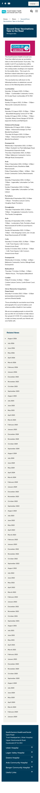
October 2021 (13, 616)
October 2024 (13, 444)
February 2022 (13, 597)
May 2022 (11, 582)
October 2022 (13, 559)
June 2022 (11, 578)
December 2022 (13, 549)
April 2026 (11, 358)
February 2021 (13, 654)
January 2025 (12, 429)
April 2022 (11, 587)
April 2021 (11, 645)
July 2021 (11, 630)
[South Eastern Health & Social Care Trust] (11, 11)
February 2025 (13, 425)
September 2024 (13, 448)
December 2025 (13, 377)
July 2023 (11, 515)
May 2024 (11, 468)
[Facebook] (2, 4)
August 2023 (12, 511)
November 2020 (13, 669)
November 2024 (13, 439)
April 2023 (11, 530)
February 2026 (13, 367)
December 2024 (13, 434)
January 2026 (12, 372)
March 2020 (12, 707)
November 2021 (13, 611)
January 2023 (12, 544)
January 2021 (12, 659)
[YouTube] (9, 4)
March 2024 (12, 477)
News (14, 19)
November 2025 (13, 381)
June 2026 (11, 348)
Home (5, 19)
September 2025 (13, 391)
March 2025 (12, 420)
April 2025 (11, 415)
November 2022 (13, 554)
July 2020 (11, 688)
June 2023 (11, 520)
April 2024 (11, 472)
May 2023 (11, 525)
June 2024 (11, 463)
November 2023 (13, 496)
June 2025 (11, 405)
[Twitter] (5, 4)
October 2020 (13, 673)
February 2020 (13, 712)
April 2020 (11, 702)
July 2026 (11, 343)
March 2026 (12, 362)
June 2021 (11, 635)
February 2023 (13, 539)
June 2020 (11, 693)
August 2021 (12, 626)
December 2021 (13, 606)
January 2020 (12, 716)
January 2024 (12, 487)
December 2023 (13, 492)
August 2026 (12, 338)
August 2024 (12, 453)
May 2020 (11, 697)
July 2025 (11, 401)
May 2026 (11, 353)
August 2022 (12, 568)
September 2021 (13, 621)
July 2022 (11, 573)
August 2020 (12, 683)
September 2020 (13, 678)
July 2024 (11, 458)
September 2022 (13, 563)
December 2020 (13, 664)
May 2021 (11, 640)
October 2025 (13, 386)
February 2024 (13, 482)
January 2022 (12, 602)
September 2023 (13, 506)
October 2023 (13, 501)
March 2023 (12, 535)
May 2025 (11, 410)
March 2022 (12, 592)
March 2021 (12, 649)
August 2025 (12, 396)
